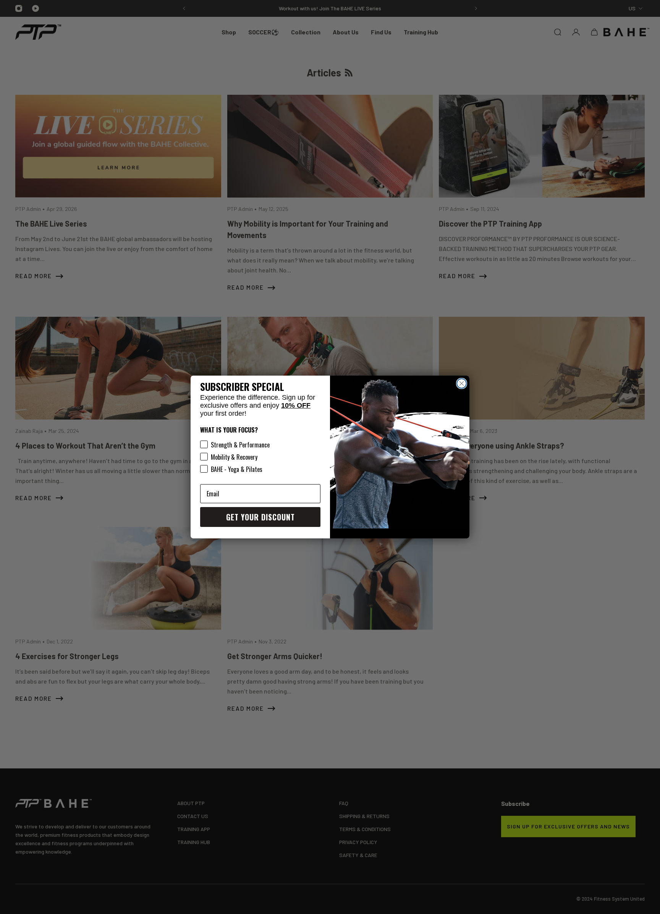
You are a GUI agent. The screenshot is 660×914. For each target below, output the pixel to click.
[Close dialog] (461, 383)
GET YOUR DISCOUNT (260, 517)
